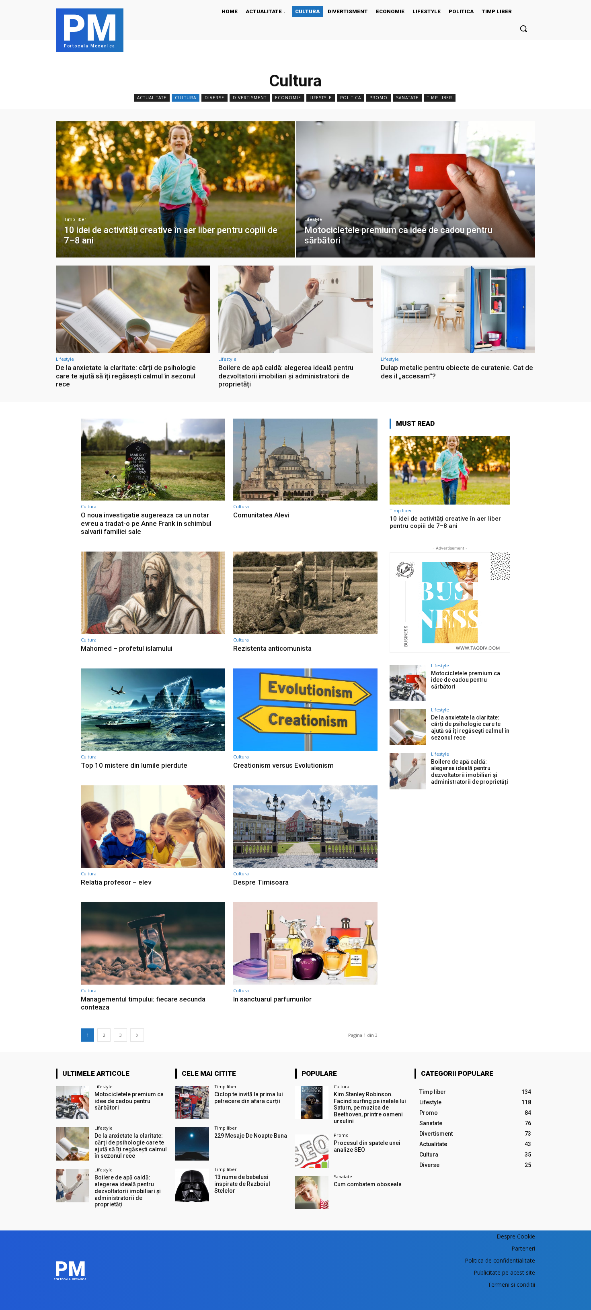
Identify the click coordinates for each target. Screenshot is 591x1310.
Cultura (185, 97)
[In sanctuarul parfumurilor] (305, 943)
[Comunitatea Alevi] (305, 460)
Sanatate (407, 97)
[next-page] (137, 1035)
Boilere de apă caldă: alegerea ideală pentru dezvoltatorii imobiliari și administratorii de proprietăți (285, 376)
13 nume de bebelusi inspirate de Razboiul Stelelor (242, 1184)
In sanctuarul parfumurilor (272, 999)
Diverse (214, 97)
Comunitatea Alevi (261, 515)
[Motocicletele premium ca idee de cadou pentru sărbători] (415, 189)
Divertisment (250, 97)
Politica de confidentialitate (500, 1260)
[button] (523, 28)
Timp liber (439, 97)
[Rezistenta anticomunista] (305, 593)
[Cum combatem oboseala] (311, 1192)
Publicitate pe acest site (504, 1272)
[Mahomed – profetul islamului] (153, 593)
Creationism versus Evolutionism (283, 765)
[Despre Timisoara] (305, 826)
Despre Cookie (516, 1236)
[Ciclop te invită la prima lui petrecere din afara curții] (192, 1102)
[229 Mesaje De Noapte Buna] (192, 1144)
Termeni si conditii (511, 1284)
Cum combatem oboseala (368, 1184)
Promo (378, 97)
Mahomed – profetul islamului (126, 648)
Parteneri (523, 1248)
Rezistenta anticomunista (272, 648)
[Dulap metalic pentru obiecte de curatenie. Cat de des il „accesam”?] (458, 310)
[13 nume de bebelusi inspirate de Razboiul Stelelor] (192, 1185)
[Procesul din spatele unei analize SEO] (311, 1151)
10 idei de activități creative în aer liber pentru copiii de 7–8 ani (445, 522)
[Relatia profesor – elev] (153, 826)
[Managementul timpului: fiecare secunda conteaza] (153, 943)
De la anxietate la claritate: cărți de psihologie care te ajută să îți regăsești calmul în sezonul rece (126, 376)
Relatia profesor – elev (116, 882)
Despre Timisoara (261, 882)
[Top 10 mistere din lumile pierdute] (153, 709)
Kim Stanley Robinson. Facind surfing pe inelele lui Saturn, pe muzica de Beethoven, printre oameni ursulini (370, 1107)
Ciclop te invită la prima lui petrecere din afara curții (248, 1097)
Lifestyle (321, 97)
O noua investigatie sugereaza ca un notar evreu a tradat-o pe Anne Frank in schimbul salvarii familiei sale (146, 523)
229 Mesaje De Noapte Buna (250, 1135)
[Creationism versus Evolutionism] (305, 709)
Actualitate (151, 97)
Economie (288, 97)
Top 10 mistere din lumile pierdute (134, 765)
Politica (350, 97)
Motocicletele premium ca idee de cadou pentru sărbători (465, 680)
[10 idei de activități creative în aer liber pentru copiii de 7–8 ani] (175, 189)
